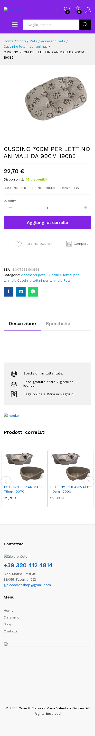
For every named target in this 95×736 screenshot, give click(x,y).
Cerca (85, 25)
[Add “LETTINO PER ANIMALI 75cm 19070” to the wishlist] (35, 479)
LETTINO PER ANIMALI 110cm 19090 (69, 489)
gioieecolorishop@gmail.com (27, 585)
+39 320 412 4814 (28, 565)
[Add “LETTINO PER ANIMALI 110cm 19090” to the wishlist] (81, 479)
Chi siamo (11, 617)
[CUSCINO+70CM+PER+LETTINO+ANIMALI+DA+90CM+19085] (21, 292)
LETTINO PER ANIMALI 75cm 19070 (23, 489)
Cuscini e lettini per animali (39, 280)
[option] (24, 479)
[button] (77, 243)
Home (8, 610)
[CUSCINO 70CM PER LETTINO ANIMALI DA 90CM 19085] (8, 292)
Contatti (10, 631)
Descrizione (22, 323)
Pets (67, 280)
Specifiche (58, 323)
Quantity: (10, 200)
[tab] (22, 325)
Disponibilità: (14, 179)
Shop (8, 624)
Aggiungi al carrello (47, 222)
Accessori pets (33, 275)
